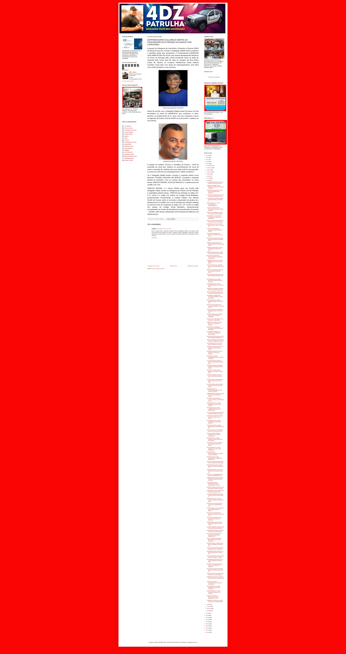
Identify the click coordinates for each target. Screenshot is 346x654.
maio (208, 180)
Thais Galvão (128, 132)
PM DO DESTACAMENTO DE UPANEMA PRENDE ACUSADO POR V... (215, 306)
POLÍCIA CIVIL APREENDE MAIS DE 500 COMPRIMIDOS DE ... (215, 475)
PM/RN (126, 150)
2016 (207, 624)
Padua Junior (128, 160)
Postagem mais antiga (192, 266)
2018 (207, 619)
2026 (207, 155)
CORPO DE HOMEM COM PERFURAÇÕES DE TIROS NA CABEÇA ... (215, 187)
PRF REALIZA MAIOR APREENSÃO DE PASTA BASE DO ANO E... (215, 357)
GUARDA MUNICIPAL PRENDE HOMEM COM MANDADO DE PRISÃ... (215, 367)
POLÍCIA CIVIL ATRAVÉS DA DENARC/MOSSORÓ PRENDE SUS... (215, 514)
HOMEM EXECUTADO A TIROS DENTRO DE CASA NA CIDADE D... (215, 225)
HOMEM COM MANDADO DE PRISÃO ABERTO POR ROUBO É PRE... (215, 244)
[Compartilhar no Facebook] (173, 219)
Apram (126, 136)
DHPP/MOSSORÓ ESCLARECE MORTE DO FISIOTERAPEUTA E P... (215, 466)
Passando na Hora (130, 130)
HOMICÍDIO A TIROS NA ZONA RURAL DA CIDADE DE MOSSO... (214, 324)
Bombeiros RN (129, 154)
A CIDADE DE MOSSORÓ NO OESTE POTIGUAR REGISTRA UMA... (215, 362)
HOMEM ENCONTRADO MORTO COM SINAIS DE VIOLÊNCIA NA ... (215, 578)
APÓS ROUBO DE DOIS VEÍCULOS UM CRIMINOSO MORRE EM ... (214, 458)
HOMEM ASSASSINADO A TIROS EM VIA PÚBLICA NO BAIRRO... (215, 253)
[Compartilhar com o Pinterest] (174, 219)
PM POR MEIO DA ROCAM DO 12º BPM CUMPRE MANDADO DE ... (215, 276)
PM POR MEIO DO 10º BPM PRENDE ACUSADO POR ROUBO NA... (214, 449)
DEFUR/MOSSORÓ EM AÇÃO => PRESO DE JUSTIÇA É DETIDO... (215, 353)
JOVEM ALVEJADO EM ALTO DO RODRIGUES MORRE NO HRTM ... (215, 348)
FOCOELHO (128, 152)
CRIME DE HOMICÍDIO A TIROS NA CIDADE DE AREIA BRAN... (215, 213)
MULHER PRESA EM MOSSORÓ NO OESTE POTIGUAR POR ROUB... (215, 386)
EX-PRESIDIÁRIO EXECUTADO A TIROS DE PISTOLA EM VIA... (215, 183)
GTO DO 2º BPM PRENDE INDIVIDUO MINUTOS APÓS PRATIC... (214, 230)
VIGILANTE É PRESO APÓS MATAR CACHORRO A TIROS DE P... (215, 371)
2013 (207, 630)
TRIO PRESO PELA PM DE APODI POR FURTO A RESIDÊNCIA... (215, 574)
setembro (209, 172)
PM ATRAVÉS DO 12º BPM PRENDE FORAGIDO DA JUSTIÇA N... (213, 588)
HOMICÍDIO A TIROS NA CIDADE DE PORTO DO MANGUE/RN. (215, 601)
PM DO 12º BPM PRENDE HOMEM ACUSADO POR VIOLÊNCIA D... (213, 435)
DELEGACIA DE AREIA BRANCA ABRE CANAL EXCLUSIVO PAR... (215, 381)
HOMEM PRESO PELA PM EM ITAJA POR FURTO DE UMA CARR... (214, 524)
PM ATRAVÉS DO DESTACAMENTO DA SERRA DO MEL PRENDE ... (215, 453)
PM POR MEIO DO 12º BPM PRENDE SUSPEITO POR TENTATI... (214, 404)
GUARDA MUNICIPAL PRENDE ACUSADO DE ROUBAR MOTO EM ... (215, 266)
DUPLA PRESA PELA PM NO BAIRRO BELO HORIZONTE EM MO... (215, 427)
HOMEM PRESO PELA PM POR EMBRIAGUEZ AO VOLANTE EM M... (214, 262)
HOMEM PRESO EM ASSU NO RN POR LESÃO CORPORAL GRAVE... (215, 395)
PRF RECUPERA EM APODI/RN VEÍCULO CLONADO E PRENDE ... (215, 565)
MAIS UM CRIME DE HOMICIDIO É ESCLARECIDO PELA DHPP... (215, 462)
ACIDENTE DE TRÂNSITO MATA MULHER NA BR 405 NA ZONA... (215, 417)
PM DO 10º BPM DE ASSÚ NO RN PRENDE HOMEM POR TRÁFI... (215, 340)
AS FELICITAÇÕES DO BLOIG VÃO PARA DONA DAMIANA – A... (215, 376)
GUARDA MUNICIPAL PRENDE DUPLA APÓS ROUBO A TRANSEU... (214, 315)
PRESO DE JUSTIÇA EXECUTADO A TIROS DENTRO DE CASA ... (213, 597)
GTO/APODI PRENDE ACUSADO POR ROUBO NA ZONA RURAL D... (215, 495)
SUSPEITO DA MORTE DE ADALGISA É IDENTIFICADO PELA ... (214, 235)
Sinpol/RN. (127, 144)
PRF (125, 138)
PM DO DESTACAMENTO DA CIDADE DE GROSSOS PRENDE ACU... (214, 535)
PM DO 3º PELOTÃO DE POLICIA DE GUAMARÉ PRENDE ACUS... (215, 271)
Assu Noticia (128, 148)
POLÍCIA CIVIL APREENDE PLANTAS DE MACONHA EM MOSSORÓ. (214, 328)
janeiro (209, 610)
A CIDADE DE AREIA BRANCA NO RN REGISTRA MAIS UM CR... (215, 195)
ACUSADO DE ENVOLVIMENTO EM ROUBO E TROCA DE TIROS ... (215, 444)
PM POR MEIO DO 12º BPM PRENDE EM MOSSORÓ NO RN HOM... (214, 280)
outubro (209, 170)
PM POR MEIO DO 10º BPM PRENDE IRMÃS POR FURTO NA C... (215, 301)
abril (208, 604)
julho (208, 176)
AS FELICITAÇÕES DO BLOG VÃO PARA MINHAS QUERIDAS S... (215, 337)
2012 (207, 632)
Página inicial (173, 266)
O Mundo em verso (130, 142)
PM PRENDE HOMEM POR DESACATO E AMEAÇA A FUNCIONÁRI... (213, 333)
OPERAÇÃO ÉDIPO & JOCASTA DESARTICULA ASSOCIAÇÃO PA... (215, 471)
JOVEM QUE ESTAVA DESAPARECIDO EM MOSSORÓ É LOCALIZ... (213, 484)
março (208, 606)
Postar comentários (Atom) (158, 268)
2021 (207, 613)
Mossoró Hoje (128, 146)
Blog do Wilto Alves (130, 156)
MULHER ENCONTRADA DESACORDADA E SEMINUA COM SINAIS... (215, 257)
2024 (207, 159)
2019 (207, 617)
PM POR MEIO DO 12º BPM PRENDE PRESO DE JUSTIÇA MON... (215, 285)
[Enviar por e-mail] (167, 219)
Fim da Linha (128, 128)
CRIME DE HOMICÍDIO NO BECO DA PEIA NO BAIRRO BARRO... (215, 289)
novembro (209, 167)
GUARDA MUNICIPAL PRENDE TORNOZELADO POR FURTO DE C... (215, 311)
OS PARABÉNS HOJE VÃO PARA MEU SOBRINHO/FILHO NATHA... (215, 509)
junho (208, 178)
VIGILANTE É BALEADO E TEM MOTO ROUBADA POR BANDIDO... (214, 192)
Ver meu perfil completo (128, 81)
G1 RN (126, 140)
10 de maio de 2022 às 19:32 (164, 228)
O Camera (127, 126)
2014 (207, 628)
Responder (154, 237)
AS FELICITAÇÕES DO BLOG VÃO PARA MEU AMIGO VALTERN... (215, 413)
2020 (207, 615)
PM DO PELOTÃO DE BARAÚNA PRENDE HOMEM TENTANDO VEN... (215, 239)
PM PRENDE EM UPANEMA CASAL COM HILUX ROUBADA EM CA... (215, 400)
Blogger (196, 642)
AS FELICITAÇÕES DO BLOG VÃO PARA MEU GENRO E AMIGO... (215, 488)
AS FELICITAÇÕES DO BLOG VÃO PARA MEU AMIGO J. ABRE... (215, 556)
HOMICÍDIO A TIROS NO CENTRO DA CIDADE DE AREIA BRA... (215, 531)
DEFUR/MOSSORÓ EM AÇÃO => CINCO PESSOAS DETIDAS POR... (215, 561)
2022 (207, 163)
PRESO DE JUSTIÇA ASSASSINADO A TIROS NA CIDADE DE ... (214, 583)
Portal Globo (128, 134)
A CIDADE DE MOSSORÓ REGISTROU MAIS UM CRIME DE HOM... (215, 209)
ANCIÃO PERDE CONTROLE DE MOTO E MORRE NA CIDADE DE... (215, 544)
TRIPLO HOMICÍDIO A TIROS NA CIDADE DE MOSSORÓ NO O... (215, 292)
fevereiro (209, 608)
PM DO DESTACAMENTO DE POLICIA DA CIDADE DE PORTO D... (214, 519)
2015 (207, 626)
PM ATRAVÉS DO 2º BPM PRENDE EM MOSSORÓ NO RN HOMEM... (214, 439)
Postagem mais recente (153, 266)
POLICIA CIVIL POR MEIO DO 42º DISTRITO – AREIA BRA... (215, 319)
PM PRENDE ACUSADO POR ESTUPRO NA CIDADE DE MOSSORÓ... (214, 217)
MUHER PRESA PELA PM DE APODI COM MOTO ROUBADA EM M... (215, 500)
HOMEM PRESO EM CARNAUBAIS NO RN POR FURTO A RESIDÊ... (214, 390)
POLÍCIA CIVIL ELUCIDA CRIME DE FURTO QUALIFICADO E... (215, 430)
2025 (207, 157)
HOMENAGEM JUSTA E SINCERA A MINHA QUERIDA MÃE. (215, 491)
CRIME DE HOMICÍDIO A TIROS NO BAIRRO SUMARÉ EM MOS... (214, 249)
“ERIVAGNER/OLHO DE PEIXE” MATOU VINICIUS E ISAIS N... (215, 344)
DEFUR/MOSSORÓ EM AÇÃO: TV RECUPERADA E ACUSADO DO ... (215, 553)
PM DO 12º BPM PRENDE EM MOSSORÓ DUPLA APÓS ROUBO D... (214, 540)
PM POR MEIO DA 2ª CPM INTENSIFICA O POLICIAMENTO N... (213, 204)
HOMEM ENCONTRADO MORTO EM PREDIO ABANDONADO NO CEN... (215, 479)
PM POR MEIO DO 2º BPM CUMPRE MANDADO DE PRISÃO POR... (214, 409)
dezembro (209, 165)
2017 (207, 621)
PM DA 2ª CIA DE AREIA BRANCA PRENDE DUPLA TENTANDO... (215, 221)
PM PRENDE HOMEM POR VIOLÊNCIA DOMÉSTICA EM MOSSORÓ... (214, 297)
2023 (207, 161)
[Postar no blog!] (169, 219)
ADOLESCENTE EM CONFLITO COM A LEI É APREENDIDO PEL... (214, 505)
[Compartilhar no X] (171, 219)
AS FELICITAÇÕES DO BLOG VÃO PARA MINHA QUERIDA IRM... (215, 527)
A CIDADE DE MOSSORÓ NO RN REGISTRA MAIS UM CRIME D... (215, 200)
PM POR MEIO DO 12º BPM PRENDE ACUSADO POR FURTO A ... (214, 422)
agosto (209, 174)
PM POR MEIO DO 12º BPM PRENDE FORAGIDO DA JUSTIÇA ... (213, 592)
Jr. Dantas (156, 218)
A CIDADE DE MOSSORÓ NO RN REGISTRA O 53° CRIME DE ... (215, 548)
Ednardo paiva (129, 158)
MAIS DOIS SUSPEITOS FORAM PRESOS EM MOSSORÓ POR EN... (215, 570)
